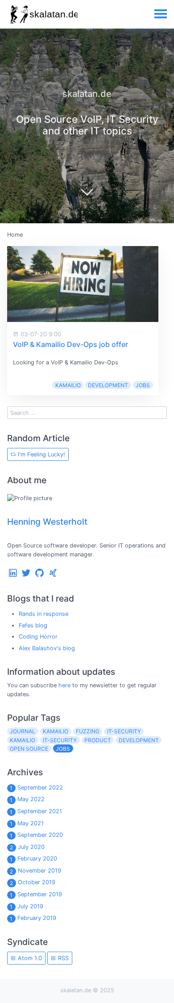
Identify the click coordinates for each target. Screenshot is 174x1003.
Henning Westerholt (47, 521)
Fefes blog (33, 625)
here (64, 685)
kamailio (55, 731)
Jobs (143, 385)
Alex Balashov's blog (47, 648)
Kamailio (68, 385)
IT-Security (60, 740)
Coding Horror (38, 636)
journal (22, 731)
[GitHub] (40, 575)
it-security (124, 731)
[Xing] (53, 575)
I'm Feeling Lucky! (40, 454)
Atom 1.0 (29, 958)
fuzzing (87, 731)
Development (108, 385)
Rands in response (43, 613)
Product (97, 740)
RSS (62, 958)
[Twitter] (26, 575)
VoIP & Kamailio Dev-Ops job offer (70, 344)
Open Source (29, 748)
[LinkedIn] (13, 575)
